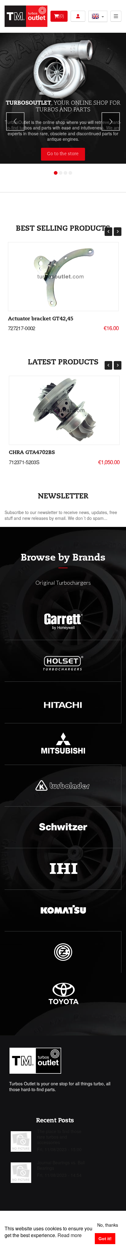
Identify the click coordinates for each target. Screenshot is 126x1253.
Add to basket (63, 275)
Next (111, 121)
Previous (15, 121)
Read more (69, 1235)
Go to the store (63, 154)
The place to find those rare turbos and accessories (59, 1136)
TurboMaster (101, 178)
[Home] (26, 16)
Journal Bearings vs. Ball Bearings (61, 1165)
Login (78, 16)
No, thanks (107, 1225)
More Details (63, 278)
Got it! (105, 1238)
